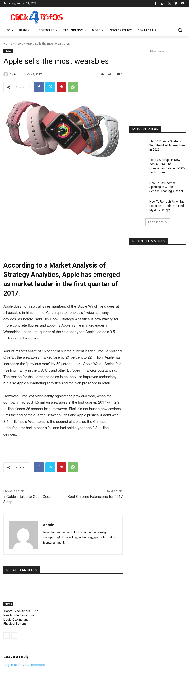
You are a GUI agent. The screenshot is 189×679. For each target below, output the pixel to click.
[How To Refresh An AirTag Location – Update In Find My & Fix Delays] (137, 206)
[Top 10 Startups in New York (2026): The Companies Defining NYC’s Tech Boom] (137, 164)
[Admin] (6, 74)
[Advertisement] (128, 16)
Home (7, 44)
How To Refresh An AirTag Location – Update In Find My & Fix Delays (167, 206)
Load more (156, 222)
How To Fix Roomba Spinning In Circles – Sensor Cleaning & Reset (166, 187)
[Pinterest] (61, 87)
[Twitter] (169, 3)
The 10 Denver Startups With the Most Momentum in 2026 (167, 145)
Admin (18, 74)
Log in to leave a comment (24, 664)
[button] (180, 30)
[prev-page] (6, 635)
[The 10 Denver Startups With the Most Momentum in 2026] (137, 145)
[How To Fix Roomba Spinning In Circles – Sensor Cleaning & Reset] (137, 187)
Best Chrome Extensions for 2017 (95, 497)
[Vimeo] (176, 3)
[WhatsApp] (73, 87)
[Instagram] (162, 3)
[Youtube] (183, 3)
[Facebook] (155, 3)
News (19, 44)
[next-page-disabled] (14, 635)
